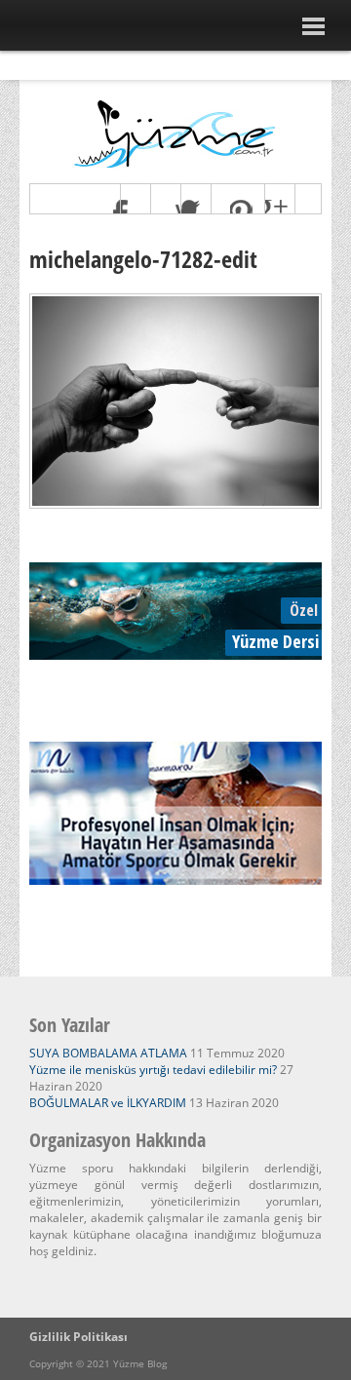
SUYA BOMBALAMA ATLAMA (108, 1053)
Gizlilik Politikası (78, 1336)
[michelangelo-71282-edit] (175, 504)
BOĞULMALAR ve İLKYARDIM (107, 1102)
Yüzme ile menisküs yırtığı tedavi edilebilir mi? (153, 1069)
